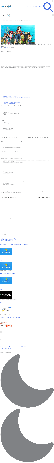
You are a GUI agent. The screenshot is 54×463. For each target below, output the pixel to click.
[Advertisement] (26, 60)
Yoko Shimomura (10, 348)
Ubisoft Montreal (26, 346)
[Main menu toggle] (53, 15)
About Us (1, 335)
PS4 (45, 344)
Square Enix (9, 346)
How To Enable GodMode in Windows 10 (8, 258)
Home (24, 6)
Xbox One (5, 348)
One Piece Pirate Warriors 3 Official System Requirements (10, 96)
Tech (30, 6)
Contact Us (8, 335)
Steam (12, 346)
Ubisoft (22, 346)
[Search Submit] (52, 1)
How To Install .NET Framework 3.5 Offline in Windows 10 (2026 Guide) (14, 244)
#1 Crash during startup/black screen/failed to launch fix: (11, 98)
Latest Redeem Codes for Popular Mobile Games (7, 240)
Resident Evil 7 (2, 346)
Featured (33, 6)
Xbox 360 (2, 348)
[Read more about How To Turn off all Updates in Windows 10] (6, 280)
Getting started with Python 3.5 (6, 302)
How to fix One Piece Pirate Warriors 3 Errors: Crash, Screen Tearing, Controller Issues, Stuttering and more (16, 97)
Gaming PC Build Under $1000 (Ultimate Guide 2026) (8, 238)
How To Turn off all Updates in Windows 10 (8, 273)
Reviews (40, 6)
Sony (5, 346)
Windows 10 (41, 346)
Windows (37, 346)
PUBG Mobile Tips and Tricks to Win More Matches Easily (8, 239)
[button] (37, 6)
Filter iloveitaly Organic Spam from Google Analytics (10, 317)
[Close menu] (1, 332)
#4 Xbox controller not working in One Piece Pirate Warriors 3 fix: (12, 102)
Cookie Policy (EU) (13, 335)
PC (32, 344)
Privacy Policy (5, 335)
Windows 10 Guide (46, 346)
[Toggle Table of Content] (1, 95)
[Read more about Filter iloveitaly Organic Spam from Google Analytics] (6, 324)
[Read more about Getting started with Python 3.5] (6, 309)
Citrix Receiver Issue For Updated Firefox (8, 288)
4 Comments (2, 47)
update (34, 346)
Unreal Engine (30, 346)
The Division (18, 346)
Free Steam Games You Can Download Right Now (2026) (8, 241)
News (27, 6)
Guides (36, 6)
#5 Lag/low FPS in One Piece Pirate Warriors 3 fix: (10, 103)
